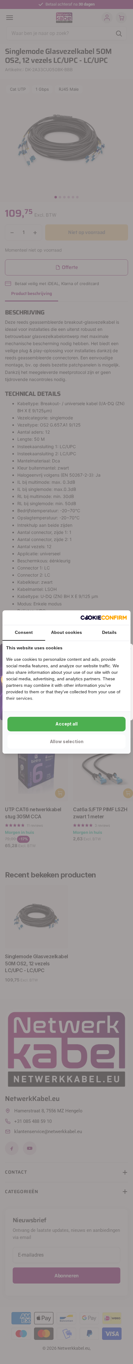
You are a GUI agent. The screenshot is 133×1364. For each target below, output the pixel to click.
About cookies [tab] (66, 632)
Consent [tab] (24, 632)
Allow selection (67, 741)
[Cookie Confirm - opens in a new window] (103, 617)
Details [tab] (109, 632)
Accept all (66, 723)
